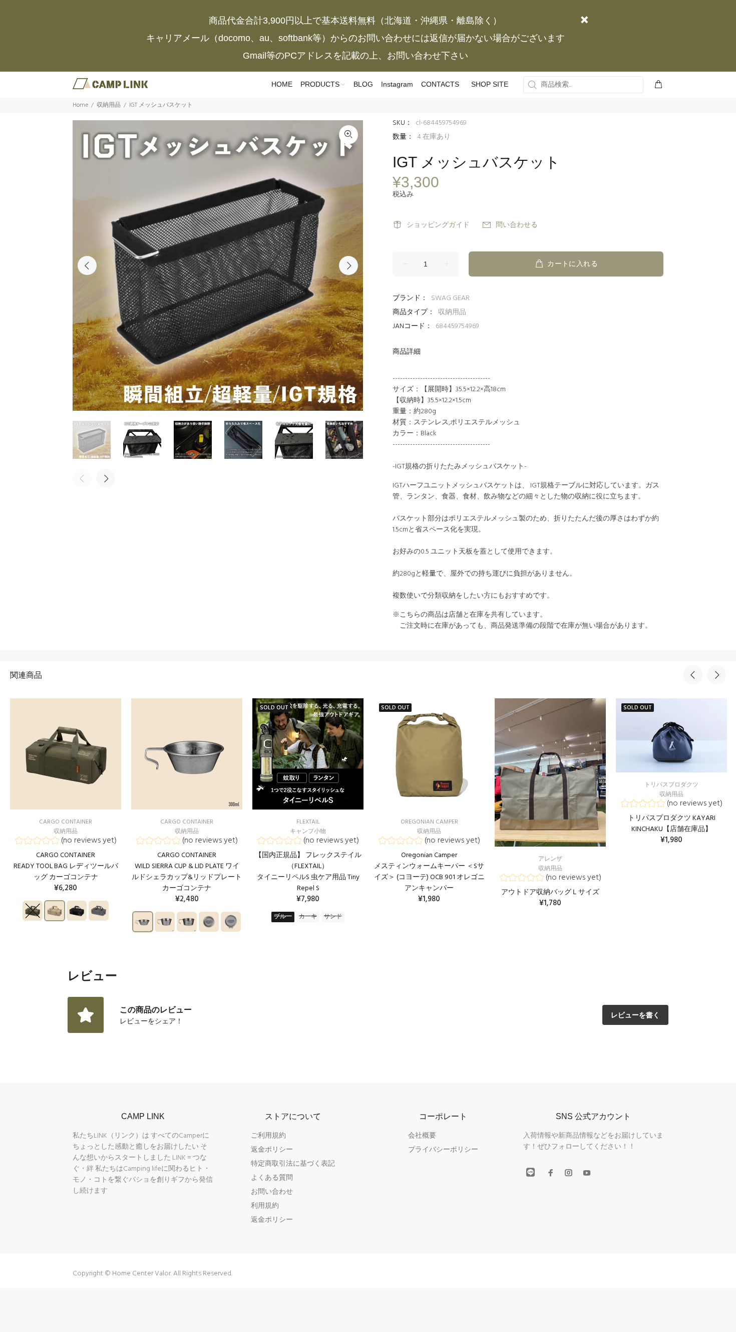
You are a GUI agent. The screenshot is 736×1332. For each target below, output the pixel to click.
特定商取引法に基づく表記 (293, 1164)
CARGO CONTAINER (65, 822)
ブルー (283, 917)
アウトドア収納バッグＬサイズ (550, 892)
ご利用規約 (268, 1136)
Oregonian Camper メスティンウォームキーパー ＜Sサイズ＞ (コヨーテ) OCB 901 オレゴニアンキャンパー (429, 872)
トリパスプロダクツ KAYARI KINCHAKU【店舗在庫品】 (671, 824)
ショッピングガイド (438, 225)
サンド (333, 917)
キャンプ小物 (308, 832)
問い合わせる (517, 225)
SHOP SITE (489, 84)
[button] (66, 842)
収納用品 (452, 312)
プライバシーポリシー (443, 1150)
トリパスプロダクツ (671, 785)
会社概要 (422, 1136)
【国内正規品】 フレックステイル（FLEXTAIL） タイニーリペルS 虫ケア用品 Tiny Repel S (308, 872)
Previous (87, 265)
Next (348, 265)
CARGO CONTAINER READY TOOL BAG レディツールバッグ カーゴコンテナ (66, 866)
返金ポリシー (272, 1150)
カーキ (308, 917)
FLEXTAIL (308, 822)
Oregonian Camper (429, 822)
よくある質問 (272, 1178)
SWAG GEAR (450, 298)
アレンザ (550, 859)
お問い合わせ (272, 1192)
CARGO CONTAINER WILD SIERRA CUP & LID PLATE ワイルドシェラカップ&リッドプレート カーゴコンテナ (187, 872)
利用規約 (265, 1206)
